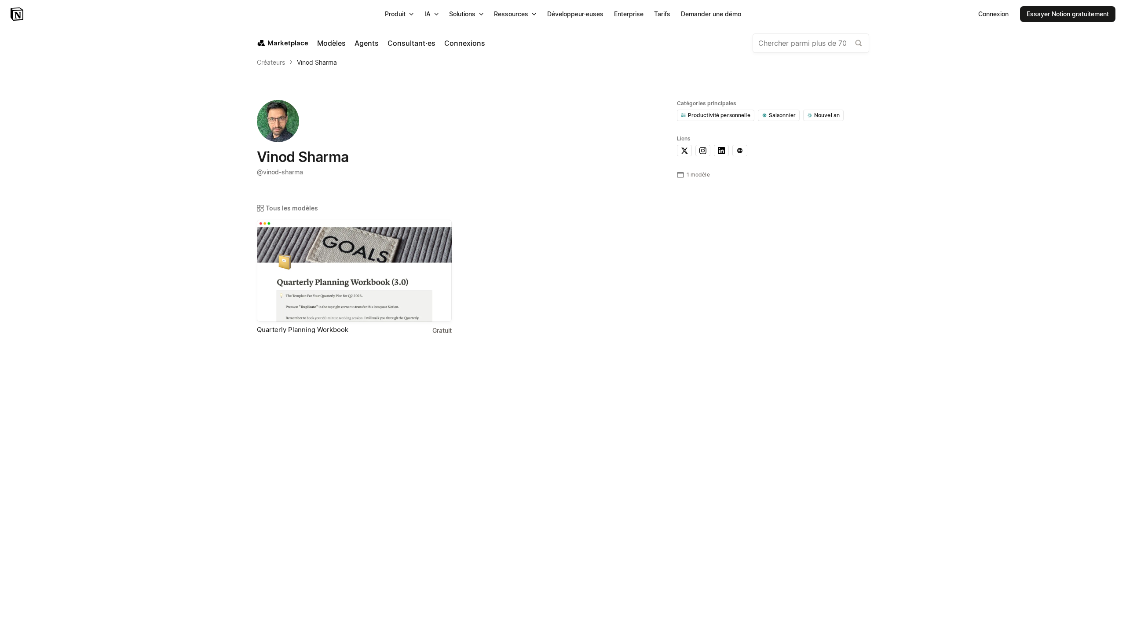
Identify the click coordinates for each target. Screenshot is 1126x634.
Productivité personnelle (719, 115)
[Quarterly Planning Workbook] (354, 271)
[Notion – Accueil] (18, 14)
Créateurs (271, 62)
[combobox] (811, 43)
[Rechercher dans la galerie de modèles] (858, 43)
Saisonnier (782, 115)
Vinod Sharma (317, 62)
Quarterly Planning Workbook (302, 329)
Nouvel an (827, 115)
